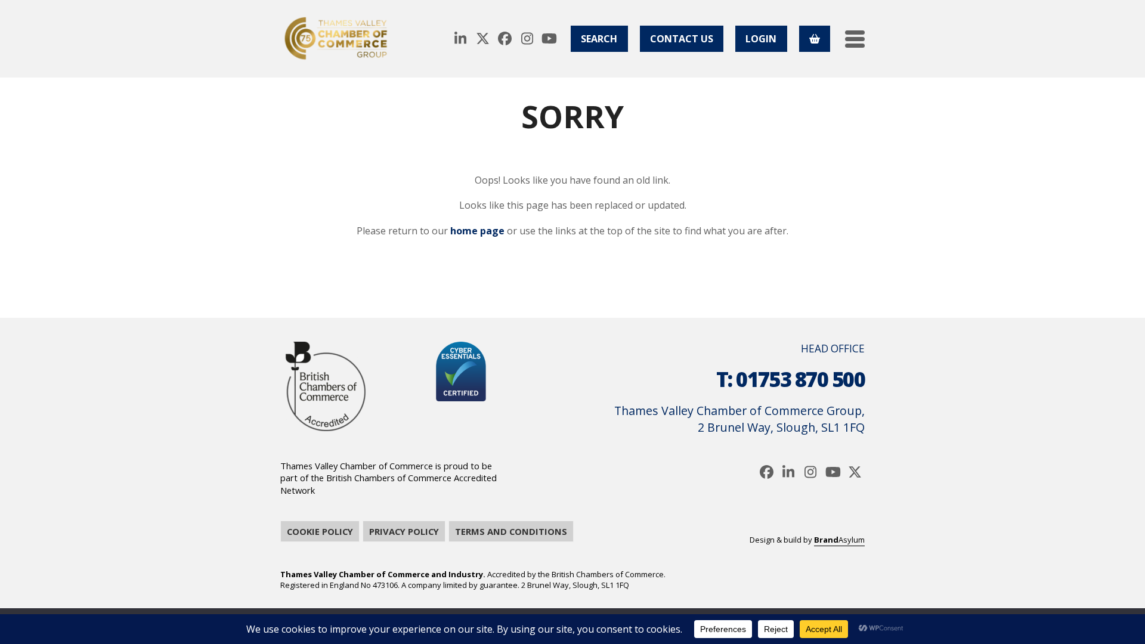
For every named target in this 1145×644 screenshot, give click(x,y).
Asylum (839, 539)
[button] (855, 39)
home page (477, 230)
